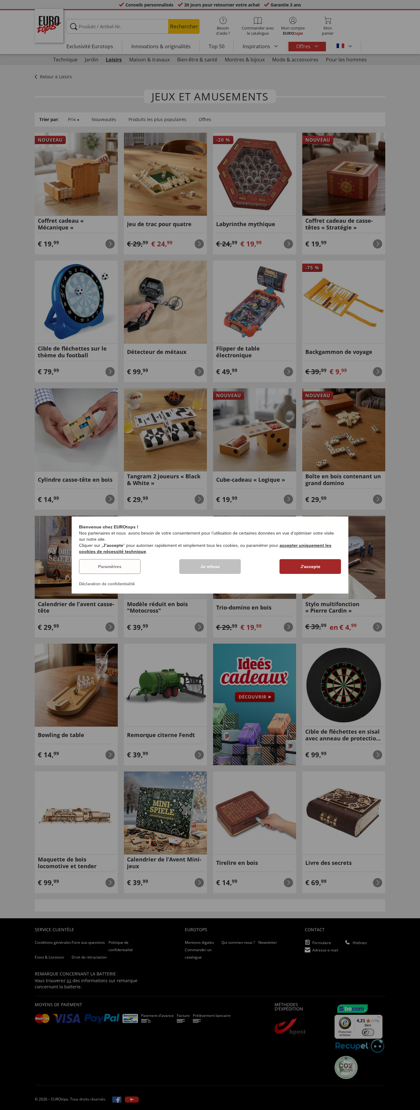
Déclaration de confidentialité (107, 584)
